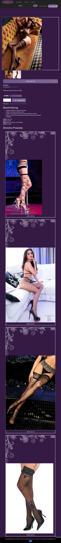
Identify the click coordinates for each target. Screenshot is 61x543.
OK (30, 541)
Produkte (26, 2)
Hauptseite (19, 2)
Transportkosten (14, 87)
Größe (6, 95)
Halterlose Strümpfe (14, 103)
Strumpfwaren (23, 103)
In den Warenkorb (18, 100)
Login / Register (43, 6)
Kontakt (33, 2)
